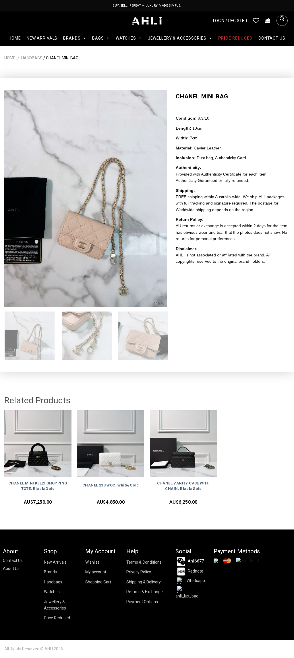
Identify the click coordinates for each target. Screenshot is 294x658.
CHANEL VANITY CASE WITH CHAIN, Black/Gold (183, 486)
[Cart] (268, 21)
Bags (98, 38)
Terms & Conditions (144, 562)
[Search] (281, 20)
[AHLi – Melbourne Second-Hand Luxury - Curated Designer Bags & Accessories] (147, 21)
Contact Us (271, 38)
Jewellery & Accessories (177, 38)
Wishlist (92, 562)
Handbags (31, 58)
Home (15, 38)
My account (95, 572)
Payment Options (142, 601)
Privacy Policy (138, 572)
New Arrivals (42, 38)
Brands (71, 38)
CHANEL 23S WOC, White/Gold (110, 485)
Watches (126, 38)
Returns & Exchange (144, 591)
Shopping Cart (98, 582)
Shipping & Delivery (143, 582)
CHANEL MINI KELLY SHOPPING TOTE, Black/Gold (37, 486)
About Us (11, 568)
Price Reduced (235, 38)
